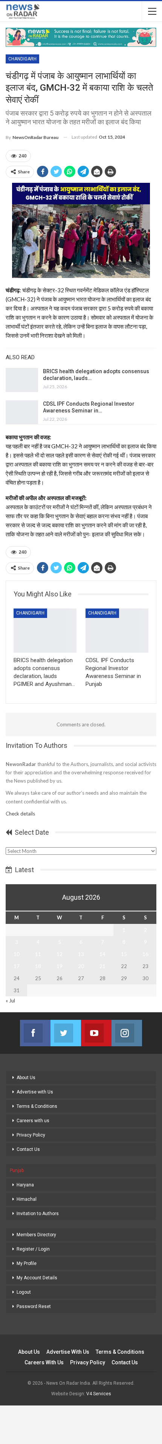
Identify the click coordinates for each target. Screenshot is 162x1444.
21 (102, 966)
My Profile (27, 1263)
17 (17, 966)
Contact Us (28, 1149)
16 (145, 954)
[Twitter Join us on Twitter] (65, 1033)
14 (102, 954)
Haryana (25, 1185)
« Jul (10, 1001)
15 (124, 954)
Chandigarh (22, 59)
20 (81, 966)
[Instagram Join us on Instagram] (126, 1033)
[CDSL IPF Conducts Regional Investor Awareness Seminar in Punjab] (22, 412)
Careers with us (33, 1120)
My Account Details (37, 1277)
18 (38, 966)
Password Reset (34, 1306)
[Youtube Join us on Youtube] (96, 1033)
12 (60, 954)
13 (81, 954)
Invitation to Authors (38, 1213)
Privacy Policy (31, 1135)
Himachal (27, 1199)
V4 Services (98, 1393)
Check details (20, 814)
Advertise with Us (35, 1092)
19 (60, 966)
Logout (24, 1292)
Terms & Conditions (37, 1106)
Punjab (17, 1170)
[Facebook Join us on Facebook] (35, 1033)
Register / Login (33, 1249)
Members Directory (36, 1234)
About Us (26, 1077)
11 (38, 954)
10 (17, 954)
